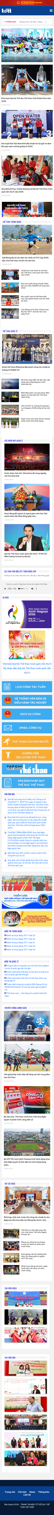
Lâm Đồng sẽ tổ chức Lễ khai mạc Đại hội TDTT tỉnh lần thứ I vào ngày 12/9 (35, 312)
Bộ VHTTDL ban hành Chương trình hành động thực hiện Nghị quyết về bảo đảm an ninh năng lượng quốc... (27, 1162)
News (32, 1492)
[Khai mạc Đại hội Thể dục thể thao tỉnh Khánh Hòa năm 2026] (27, 80)
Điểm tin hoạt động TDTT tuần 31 (21, 942)
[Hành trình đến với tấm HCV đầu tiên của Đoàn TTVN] (26, 1328)
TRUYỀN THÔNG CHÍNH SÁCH (15, 1007)
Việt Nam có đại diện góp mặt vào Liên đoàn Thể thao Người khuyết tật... (34, 1232)
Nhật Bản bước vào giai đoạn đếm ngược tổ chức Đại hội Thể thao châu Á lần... (35, 395)
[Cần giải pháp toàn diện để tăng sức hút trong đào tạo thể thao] (27, 1057)
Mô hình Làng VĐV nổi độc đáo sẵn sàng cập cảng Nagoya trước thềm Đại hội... (35, 382)
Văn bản (22, 1492)
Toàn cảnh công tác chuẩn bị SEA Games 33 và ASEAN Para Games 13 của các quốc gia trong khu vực (25, 987)
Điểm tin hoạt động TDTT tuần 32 (21, 939)
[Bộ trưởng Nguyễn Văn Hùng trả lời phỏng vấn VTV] (26, 1310)
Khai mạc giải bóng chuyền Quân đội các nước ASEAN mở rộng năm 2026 (35, 286)
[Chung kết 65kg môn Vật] (26, 1292)
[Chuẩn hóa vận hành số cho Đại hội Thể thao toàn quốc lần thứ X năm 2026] (10, 274)
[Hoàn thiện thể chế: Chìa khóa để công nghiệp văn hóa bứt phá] (27, 443)
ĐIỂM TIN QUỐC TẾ (11, 961)
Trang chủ (10, 1492)
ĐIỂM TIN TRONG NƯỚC (13, 931)
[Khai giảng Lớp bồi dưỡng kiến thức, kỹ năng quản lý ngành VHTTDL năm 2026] (11, 1257)
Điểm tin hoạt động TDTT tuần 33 (21, 935)
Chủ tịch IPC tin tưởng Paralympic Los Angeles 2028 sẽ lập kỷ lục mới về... (35, 408)
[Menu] (52, 10)
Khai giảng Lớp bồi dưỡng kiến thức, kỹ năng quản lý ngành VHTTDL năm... (34, 1256)
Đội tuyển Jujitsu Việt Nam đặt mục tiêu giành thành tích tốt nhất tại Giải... (35, 298)
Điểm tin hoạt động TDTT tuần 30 (21, 946)
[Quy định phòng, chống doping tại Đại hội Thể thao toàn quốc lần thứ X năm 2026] (27, 170)
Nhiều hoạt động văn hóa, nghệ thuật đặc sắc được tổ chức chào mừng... (34, 1268)
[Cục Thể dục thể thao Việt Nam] (6, 11)
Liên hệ (27, 1494)
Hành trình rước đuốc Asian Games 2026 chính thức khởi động (35, 420)
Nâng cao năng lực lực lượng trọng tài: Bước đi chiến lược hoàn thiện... (33, 1244)
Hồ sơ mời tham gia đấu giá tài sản (18, 22)
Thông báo (43, 1492)
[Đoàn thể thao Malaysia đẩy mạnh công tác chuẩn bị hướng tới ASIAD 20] (27, 349)
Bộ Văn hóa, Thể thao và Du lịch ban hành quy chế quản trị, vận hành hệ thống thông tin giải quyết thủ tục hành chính (25, 1032)
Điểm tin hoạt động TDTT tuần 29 (21, 950)
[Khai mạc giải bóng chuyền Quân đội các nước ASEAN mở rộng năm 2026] (10, 287)
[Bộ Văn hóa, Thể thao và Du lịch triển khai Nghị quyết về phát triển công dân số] (27, 1100)
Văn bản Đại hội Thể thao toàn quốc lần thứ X (27, 663)
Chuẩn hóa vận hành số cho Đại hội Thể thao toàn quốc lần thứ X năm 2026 (34, 272)
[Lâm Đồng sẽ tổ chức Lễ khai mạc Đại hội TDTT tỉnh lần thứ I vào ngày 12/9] (10, 313)
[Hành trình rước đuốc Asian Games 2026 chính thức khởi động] (10, 423)
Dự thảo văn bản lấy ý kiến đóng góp (20, 571)
